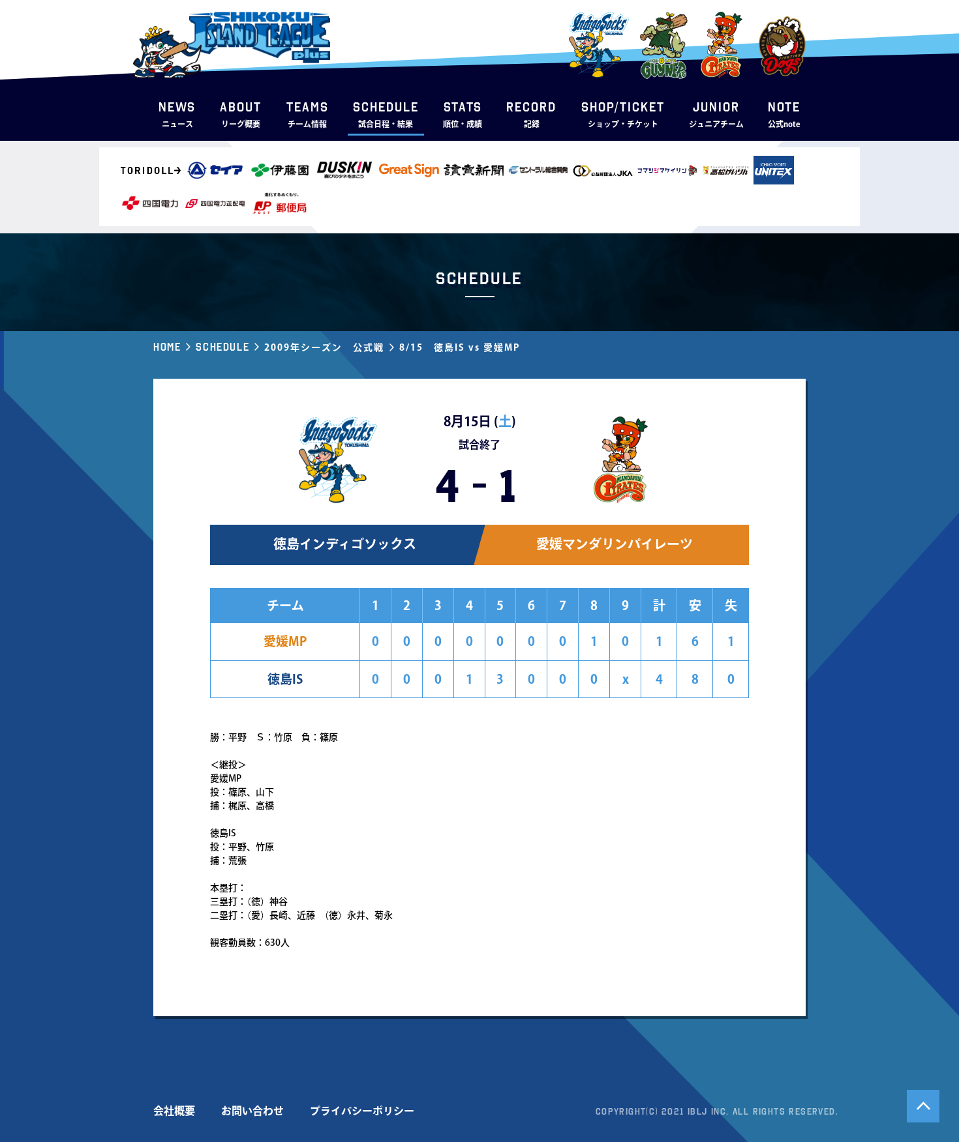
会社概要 (174, 1110)
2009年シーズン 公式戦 (324, 347)
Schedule (222, 347)
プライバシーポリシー (362, 1110)
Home (167, 347)
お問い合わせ (252, 1110)
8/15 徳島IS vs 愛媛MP (459, 347)
